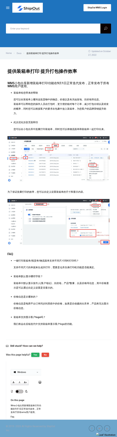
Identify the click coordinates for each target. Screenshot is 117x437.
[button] (26, 372)
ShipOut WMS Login (97, 7)
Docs (19, 53)
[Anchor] (31, 86)
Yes (35, 355)
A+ (25, 382)
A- (14, 382)
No (45, 355)
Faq (12, 417)
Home (9, 53)
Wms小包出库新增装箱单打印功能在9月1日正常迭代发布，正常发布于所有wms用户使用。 (26, 408)
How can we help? (33, 345)
